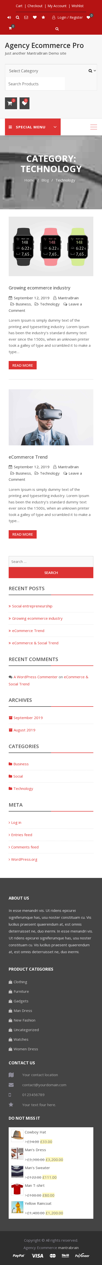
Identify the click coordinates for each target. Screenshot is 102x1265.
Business (23, 303)
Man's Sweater (37, 1167)
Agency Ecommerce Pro (44, 45)
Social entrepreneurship (32, 605)
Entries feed (21, 834)
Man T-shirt (35, 1185)
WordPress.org (24, 859)
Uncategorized (26, 1029)
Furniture (21, 991)
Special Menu (31, 126)
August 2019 (24, 729)
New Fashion (24, 1020)
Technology (50, 303)
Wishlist (78, 5)
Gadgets (21, 1000)
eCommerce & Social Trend (35, 642)
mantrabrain (68, 1247)
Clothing (20, 981)
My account (57, 5)
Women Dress (26, 1048)
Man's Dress (35, 1149)
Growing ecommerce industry (39, 288)
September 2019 (28, 717)
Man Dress (23, 1010)
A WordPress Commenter (36, 676)
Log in (16, 822)
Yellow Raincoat (38, 1203)
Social (18, 776)
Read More (22, 365)
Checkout (35, 5)
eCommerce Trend (28, 457)
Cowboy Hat (35, 1131)
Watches (21, 1039)
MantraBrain (68, 297)
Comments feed (25, 846)
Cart (19, 5)
